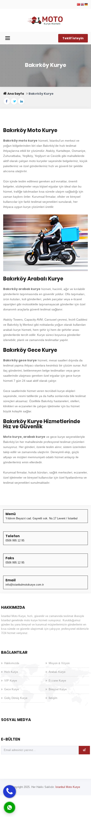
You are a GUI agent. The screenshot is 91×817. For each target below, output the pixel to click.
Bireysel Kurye (58, 689)
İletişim (53, 698)
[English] (82, 5)
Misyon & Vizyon (59, 663)
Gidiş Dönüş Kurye (15, 698)
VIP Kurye (10, 680)
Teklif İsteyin (73, 38)
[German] (86, 5)
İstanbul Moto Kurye (67, 787)
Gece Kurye (11, 689)
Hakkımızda (11, 663)
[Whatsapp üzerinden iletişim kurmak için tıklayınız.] (9, 807)
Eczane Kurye (57, 680)
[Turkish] (78, 5)
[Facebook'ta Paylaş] (7, 101)
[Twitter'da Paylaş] (14, 101)
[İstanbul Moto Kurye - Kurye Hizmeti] (46, 20)
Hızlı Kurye (11, 671)
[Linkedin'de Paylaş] (21, 101)
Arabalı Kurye (57, 671)
